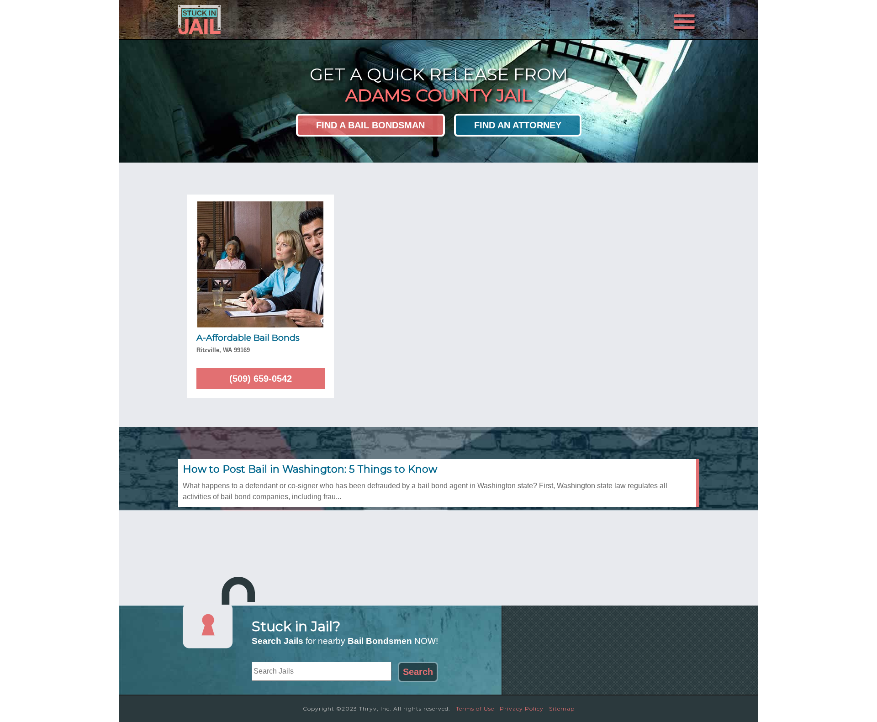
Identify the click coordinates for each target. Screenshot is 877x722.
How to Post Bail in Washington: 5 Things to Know (310, 469)
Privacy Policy (522, 708)
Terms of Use (475, 708)
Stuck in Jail (260, 19)
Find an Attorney (517, 125)
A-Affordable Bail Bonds (248, 337)
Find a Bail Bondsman (370, 125)
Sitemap (562, 708)
